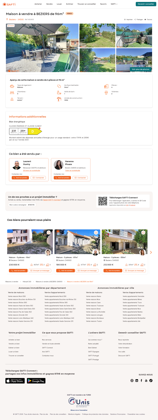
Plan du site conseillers (58, 414)
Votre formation (123, 348)
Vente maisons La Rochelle (95, 312)
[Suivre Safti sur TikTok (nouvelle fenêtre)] (151, 380)
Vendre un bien (14, 344)
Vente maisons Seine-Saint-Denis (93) (21, 309)
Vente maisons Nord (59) (17, 296)
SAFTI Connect (47, 348)
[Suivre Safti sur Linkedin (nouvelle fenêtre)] (136, 380)
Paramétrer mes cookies (136, 414)
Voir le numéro (19, 271)
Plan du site (44, 414)
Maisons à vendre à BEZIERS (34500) (49, 282)
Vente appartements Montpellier (134, 318)
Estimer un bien (14, 348)
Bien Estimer (92, 348)
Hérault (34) (27, 282)
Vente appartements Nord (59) (55, 296)
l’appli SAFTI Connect (52, 200)
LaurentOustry (27, 163)
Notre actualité (93, 344)
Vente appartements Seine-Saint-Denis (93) (60, 309)
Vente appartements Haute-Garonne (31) (59, 321)
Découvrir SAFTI (124, 356)
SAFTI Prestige (93, 359)
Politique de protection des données (95, 414)
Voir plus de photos (140, 69)
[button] (30, 242)
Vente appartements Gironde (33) (56, 315)
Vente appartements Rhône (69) (56, 302)
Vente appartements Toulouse (133, 306)
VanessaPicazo (69, 163)
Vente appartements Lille (131, 321)
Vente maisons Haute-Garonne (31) (20, 321)
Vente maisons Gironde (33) (18, 315)
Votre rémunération (125, 344)
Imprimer (130, 19)
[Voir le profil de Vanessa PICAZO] (70, 169)
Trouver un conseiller (16, 356)
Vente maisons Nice (93, 299)
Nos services (46, 340)
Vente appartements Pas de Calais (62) (58, 312)
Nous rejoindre (123, 340)
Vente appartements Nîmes (132, 299)
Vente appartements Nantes (133, 312)
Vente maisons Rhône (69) (17, 302)
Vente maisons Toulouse (95, 306)
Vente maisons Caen (93, 302)
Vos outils (121, 352)
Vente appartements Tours (132, 302)
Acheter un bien (14, 340)
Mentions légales (74, 414)
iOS (127, 205)
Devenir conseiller (146, 4)
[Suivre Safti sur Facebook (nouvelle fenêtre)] (141, 380)
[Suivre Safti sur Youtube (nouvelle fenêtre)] (146, 380)
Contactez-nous (48, 356)
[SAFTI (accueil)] (9, 4)
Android (132, 205)
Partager (140, 19)
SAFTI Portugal (93, 356)
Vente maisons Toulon (94, 321)
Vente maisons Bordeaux (95, 318)
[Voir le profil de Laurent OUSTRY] (28, 169)
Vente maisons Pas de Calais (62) (20, 312)
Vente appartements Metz (132, 315)
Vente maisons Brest (93, 309)
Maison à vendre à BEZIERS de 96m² (80, 282)
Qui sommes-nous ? (95, 340)
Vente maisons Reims (93, 296)
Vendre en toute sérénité (51, 344)
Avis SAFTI (46, 352)
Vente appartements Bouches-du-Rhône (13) (60, 299)
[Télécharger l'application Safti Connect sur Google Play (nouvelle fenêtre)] (36, 381)
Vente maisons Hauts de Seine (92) (20, 306)
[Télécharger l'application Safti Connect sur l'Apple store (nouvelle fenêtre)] (15, 381)
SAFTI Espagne (93, 352)
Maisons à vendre (11, 282)
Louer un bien (13, 352)
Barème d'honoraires (118, 414)
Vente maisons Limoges (94, 315)
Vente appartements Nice (132, 309)
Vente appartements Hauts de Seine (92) (59, 306)
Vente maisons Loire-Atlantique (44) (21, 318)
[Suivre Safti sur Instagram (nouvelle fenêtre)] (132, 380)
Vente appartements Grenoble (133, 296)
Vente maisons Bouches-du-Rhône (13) (22, 299)
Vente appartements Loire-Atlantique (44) (59, 318)
